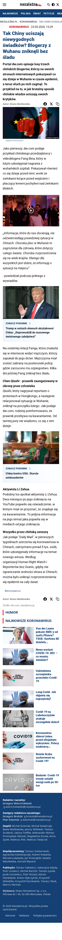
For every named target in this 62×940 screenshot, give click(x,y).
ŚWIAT (37, 13)
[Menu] (4, 4)
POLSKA (25, 13)
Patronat (10, 915)
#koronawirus (13, 590)
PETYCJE (49, 13)
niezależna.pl (9, 21)
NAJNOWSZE (10, 13)
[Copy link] (57, 104)
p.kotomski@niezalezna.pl (36, 819)
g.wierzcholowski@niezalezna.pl (22, 806)
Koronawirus (28, 21)
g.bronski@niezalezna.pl (38, 816)
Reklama (24, 915)
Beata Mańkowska (20, 104)
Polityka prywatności (45, 915)
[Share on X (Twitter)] (51, 104)
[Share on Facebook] (45, 104)
